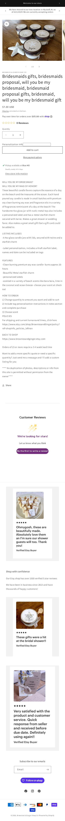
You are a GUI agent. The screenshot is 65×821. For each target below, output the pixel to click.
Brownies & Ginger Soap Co (27, 815)
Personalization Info (12, 144)
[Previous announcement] (5, 3)
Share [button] (8, 385)
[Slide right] (39, 66)
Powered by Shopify (46, 815)
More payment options (32, 157)
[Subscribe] (47, 769)
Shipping (5, 111)
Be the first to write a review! (32, 451)
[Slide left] (26, 66)
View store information (16, 173)
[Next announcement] (59, 3)
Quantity (6, 129)
